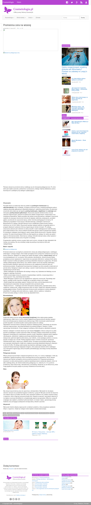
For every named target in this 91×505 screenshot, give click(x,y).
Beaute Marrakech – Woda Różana (79, 140)
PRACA (19, 2)
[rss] (19, 499)
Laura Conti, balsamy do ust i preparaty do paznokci (80, 150)
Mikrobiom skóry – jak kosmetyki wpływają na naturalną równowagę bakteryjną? (78, 108)
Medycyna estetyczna (67, 487)
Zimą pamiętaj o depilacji (41, 484)
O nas (75, 503)
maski (22, 413)
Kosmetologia (9, 17)
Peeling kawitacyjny (44, 477)
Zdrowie (38, 17)
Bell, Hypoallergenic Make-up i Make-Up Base (80, 122)
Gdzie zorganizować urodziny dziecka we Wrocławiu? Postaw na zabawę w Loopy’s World (74, 70)
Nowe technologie (66, 489)
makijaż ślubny (42, 494)
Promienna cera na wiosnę (17, 25)
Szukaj (83, 17)
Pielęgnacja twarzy (66, 480)
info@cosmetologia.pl (20, 495)
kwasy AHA (16, 413)
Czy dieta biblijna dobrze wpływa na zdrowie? (78, 79)
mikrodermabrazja (43, 413)
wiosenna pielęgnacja (13, 415)
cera (4, 413)
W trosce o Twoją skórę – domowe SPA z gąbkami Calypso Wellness (43, 432)
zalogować (11, 468)
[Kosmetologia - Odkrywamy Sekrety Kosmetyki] (18, 10)
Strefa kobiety (21, 17)
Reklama (80, 503)
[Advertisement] (60, 8)
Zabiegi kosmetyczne (67, 481)
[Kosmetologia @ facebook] (11, 499)
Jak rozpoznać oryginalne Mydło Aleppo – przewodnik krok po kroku (79, 89)
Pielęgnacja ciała (66, 486)
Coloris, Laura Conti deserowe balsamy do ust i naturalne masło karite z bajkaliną (80, 132)
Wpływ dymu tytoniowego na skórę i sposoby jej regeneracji (80, 98)
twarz (4, 415)
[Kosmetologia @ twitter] (13, 499)
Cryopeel (9, 413)
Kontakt (86, 503)
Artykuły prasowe (66, 483)
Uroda (30, 17)
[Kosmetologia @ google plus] (16, 499)
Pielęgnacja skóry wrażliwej (11, 430)
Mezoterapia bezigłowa (31, 413)
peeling (52, 413)
